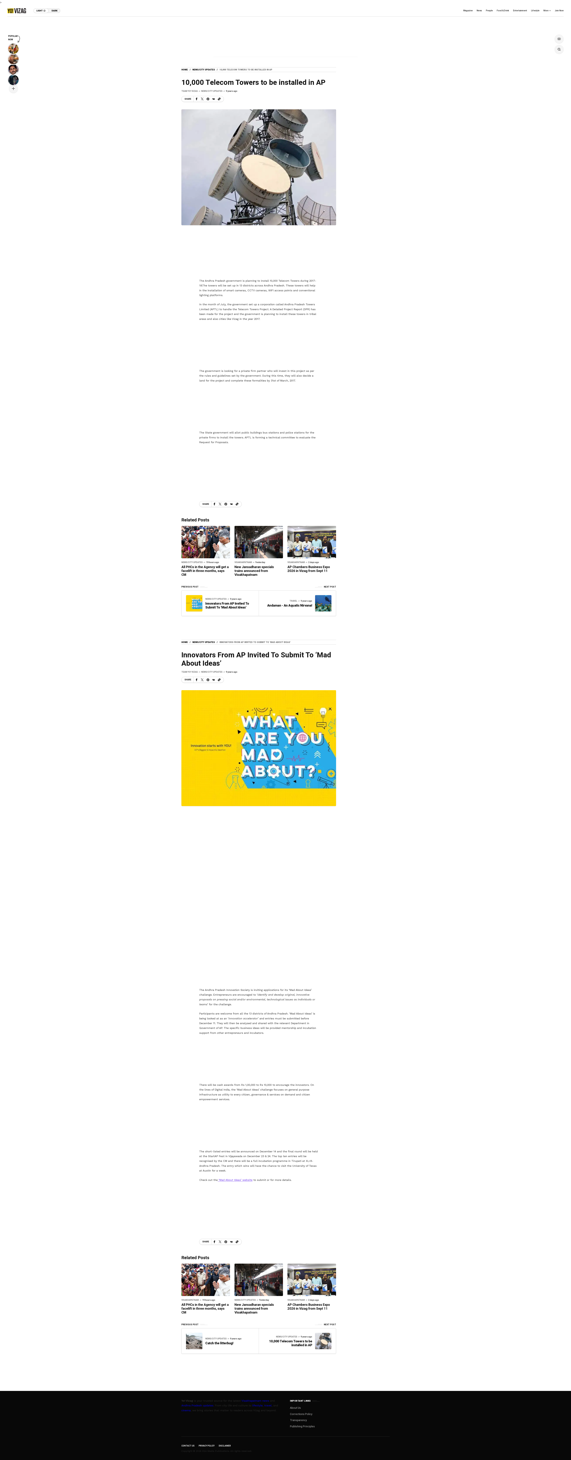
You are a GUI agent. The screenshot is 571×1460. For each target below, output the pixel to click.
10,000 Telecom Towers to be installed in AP (290, 1343)
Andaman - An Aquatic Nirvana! (289, 605)
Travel (293, 601)
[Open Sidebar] (559, 38)
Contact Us (187, 1445)
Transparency (298, 1420)
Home (184, 69)
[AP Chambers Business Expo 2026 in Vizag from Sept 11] (311, 541)
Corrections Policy (301, 1414)
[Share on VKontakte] (213, 99)
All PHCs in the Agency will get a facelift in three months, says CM (205, 571)
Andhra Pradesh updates (197, 1405)
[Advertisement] (285, 37)
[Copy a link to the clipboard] (219, 99)
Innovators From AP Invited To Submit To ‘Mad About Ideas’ (227, 605)
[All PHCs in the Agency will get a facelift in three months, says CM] (205, 541)
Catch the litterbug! (219, 1343)
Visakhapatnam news (255, 1400)
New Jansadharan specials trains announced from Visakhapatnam (254, 571)
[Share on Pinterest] (208, 99)
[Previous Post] (194, 603)
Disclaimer (225, 1445)
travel (268, 1405)
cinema (186, 1410)
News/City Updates (203, 69)
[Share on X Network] (202, 99)
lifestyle (257, 1405)
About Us (295, 1408)
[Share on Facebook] (196, 99)
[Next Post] (323, 603)
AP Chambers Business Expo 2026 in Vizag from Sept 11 (308, 569)
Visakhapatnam (243, 562)
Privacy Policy (207, 1445)
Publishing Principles (302, 1426)
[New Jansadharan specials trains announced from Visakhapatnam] (258, 541)
